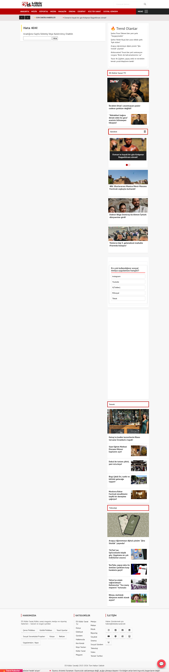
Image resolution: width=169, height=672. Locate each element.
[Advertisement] (128, 355)
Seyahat (94, 637)
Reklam (62, 636)
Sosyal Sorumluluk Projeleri (34, 636)
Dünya (78, 628)
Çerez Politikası (29, 630)
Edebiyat (79, 632)
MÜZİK (34, 11)
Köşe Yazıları (81, 647)
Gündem (79, 635)
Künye (52, 636)
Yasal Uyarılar (62, 630)
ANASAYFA (24, 11)
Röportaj (94, 633)
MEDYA (53, 11)
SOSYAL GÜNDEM (110, 11)
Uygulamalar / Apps (31, 642)
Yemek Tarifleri (97, 656)
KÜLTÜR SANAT (94, 11)
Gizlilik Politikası (46, 630)
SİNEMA (72, 11)
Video (93, 652)
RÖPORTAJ (43, 11)
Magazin (79, 655)
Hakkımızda (80, 639)
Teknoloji (94, 648)
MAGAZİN (62, 11)
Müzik (93, 629)
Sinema (94, 640)
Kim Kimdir (80, 643)
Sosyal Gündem (97, 644)
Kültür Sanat (80, 651)
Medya (93, 621)
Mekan (93, 625)
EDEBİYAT (82, 11)
